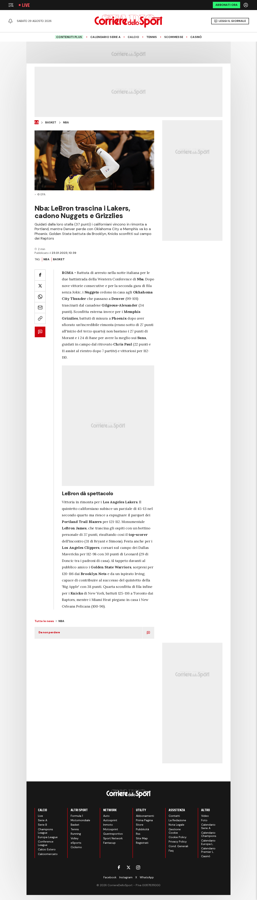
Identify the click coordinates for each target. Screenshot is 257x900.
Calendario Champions (208, 834)
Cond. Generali (178, 846)
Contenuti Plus (69, 37)
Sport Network (113, 838)
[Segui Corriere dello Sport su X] (128, 867)
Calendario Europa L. (208, 842)
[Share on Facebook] (40, 275)
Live (26, 5)
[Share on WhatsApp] (40, 296)
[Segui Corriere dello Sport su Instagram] (138, 867)
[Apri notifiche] (10, 21)
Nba (66, 122)
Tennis (151, 37)
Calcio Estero (47, 849)
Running (76, 833)
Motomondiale (80, 820)
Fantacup (109, 843)
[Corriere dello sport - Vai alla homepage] (128, 21)
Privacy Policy (178, 841)
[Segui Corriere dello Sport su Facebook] (118, 867)
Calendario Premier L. (208, 850)
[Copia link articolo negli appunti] (40, 318)
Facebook (109, 877)
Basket (50, 122)
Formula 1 (77, 816)
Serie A (42, 820)
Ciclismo (76, 847)
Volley (75, 838)
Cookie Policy (178, 837)
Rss (138, 833)
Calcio (133, 37)
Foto (204, 820)
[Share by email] (40, 307)
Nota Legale (176, 824)
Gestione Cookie (175, 830)
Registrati (142, 843)
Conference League (45, 843)
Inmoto (108, 824)
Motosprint (110, 829)
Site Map (142, 838)
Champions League (45, 830)
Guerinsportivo (113, 833)
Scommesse (173, 37)
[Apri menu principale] (11, 5)
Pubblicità (142, 829)
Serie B (42, 824)
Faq (171, 850)
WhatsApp (147, 877)
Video (205, 816)
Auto (106, 816)
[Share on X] (40, 286)
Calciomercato (48, 854)
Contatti (174, 816)
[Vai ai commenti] (40, 332)
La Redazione (177, 820)
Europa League (48, 837)
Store (139, 824)
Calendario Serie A (105, 37)
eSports (76, 843)
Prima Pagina (144, 820)
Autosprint (110, 820)
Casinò (196, 37)
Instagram (126, 877)
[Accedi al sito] (246, 5)
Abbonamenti (145, 816)
